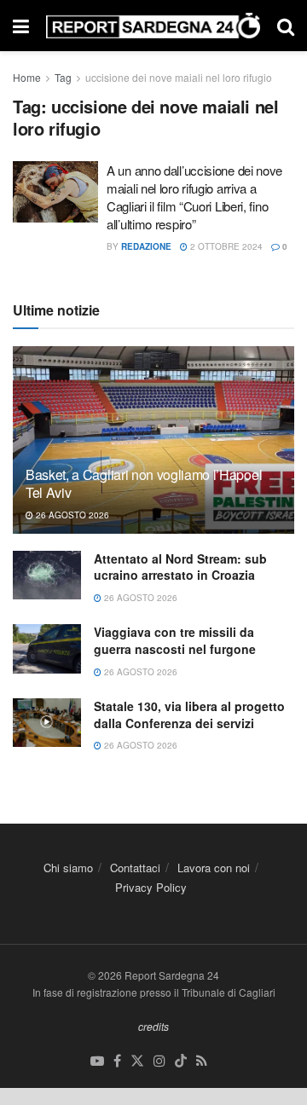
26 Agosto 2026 (71, 515)
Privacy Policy (151, 887)
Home (27, 77)
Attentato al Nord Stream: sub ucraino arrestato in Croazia (180, 567)
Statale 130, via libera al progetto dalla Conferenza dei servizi (189, 714)
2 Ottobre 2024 (225, 246)
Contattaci (135, 867)
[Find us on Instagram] (159, 1061)
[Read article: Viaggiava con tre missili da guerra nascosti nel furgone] (47, 648)
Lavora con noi (213, 867)
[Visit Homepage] (153, 26)
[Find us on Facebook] (117, 1061)
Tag (63, 77)
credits (153, 1026)
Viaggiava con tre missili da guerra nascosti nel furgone (175, 640)
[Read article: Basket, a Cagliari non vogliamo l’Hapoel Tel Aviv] (153, 446)
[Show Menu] (21, 25)
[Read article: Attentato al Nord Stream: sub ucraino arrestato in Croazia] (47, 575)
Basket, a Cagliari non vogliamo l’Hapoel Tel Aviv (144, 483)
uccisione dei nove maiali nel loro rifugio (178, 77)
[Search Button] (285, 25)
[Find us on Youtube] (97, 1061)
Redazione (146, 246)
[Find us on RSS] (201, 1061)
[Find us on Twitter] (137, 1061)
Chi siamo (68, 867)
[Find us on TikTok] (181, 1061)
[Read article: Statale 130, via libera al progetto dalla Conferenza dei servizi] (47, 722)
